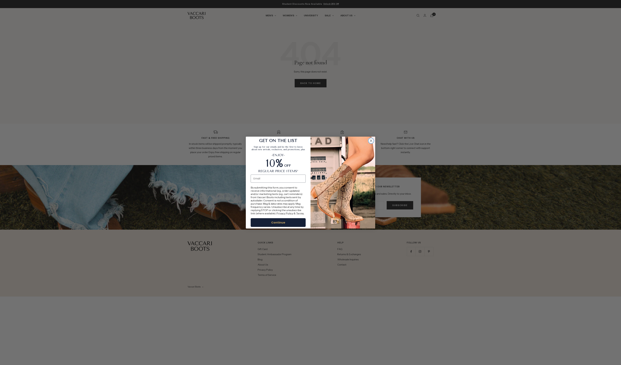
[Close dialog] (371, 141)
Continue (278, 222)
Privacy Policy (284, 213)
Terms (300, 213)
